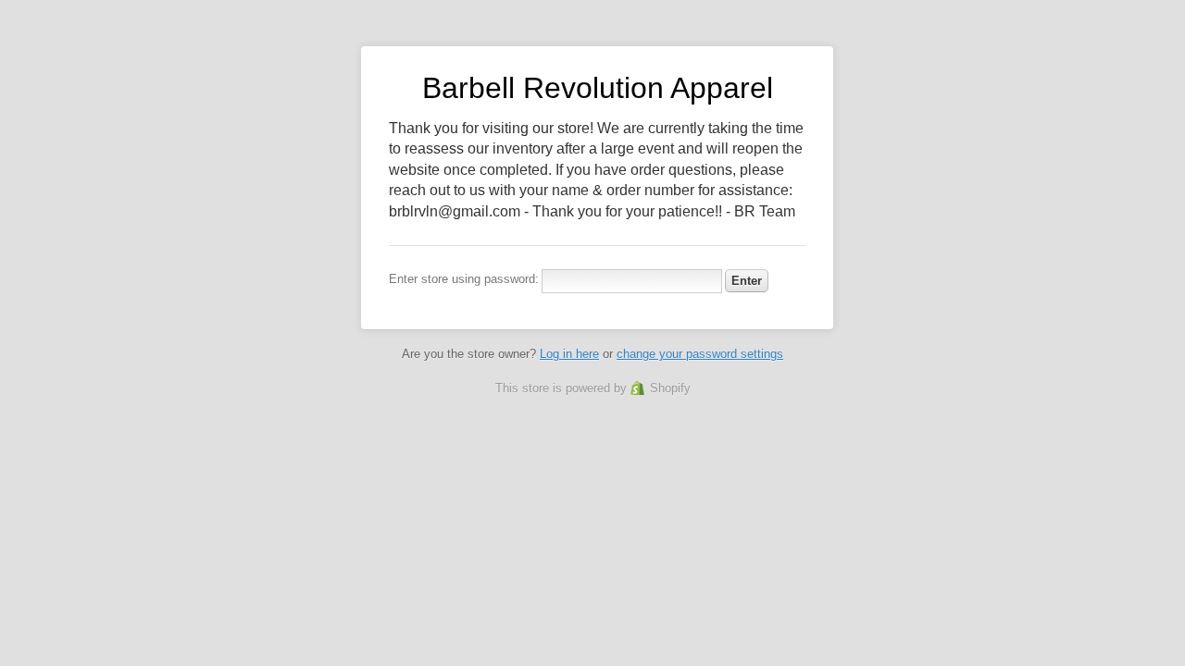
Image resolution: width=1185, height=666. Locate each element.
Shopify (670, 388)
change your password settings (700, 354)
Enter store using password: (464, 279)
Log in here (569, 354)
